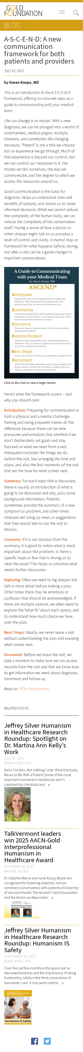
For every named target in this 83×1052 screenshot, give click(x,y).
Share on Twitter (55, 1048)
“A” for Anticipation (33, 689)
